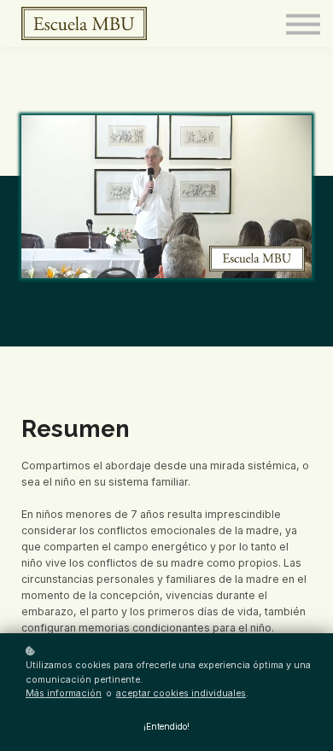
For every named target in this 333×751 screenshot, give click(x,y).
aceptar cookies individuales (181, 693)
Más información (64, 693)
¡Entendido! (166, 726)
